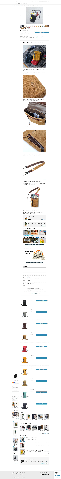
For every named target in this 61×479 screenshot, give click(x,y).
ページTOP (31, 468)
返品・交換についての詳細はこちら (15, 398)
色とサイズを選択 (42, 32)
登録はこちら (17, 418)
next (48, 15)
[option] (34, 15)
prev (21, 15)
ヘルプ (21, 473)
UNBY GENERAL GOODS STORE (24, 30)
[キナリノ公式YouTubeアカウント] (46, 472)
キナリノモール (13, 472)
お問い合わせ (21, 474)
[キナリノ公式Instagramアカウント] (42, 472)
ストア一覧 (17, 473)
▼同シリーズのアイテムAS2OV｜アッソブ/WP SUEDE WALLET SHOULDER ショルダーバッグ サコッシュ (36, 223)
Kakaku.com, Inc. (47, 477)
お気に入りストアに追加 (44, 463)
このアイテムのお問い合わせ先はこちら (35, 293)
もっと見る (17, 463)
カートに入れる (58, 475)
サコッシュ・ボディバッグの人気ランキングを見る (44, 433)
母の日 (29, 277)
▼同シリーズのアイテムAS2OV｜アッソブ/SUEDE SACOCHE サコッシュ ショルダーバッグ (35, 216)
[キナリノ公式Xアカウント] (44, 472)
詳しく (43, 219)
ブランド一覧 (17, 472)
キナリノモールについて (22, 472)
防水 (27, 277)
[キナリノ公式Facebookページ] (40, 472)
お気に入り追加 (58, 477)
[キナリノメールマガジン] (48, 472)
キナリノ (13, 473)
